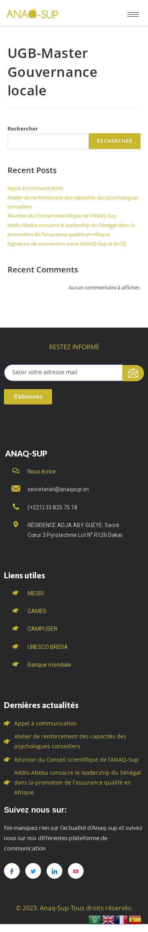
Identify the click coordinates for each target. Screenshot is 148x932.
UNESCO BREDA (48, 647)
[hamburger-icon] (133, 14)
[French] (122, 919)
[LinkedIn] (54, 871)
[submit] (133, 373)
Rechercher (22, 128)
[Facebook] (12, 871)
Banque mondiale (49, 665)
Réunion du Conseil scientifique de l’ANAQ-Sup (61, 215)
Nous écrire (42, 471)
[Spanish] (135, 919)
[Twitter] (33, 871)
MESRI (36, 593)
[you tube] (76, 871)
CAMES (37, 611)
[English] (108, 919)
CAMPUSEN (42, 629)
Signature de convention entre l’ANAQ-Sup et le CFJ (66, 243)
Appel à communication (35, 188)
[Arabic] (95, 919)
